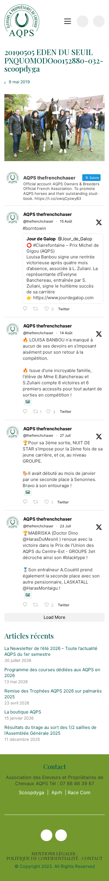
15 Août (66, 221)
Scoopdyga (31, 792)
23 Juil (65, 526)
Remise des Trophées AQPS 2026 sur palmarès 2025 (53, 693)
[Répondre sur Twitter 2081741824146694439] (26, 502)
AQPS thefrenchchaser (47, 214)
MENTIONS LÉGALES (53, 853)
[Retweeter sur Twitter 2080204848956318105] (37, 605)
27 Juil (65, 435)
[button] (67, 21)
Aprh (56, 792)
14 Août (66, 333)
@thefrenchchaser (38, 221)
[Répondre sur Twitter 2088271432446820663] (26, 411)
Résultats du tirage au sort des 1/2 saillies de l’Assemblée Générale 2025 (50, 730)
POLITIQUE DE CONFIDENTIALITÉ (42, 858)
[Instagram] (61, 835)
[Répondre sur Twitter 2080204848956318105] (26, 605)
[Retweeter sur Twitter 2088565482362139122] (37, 309)
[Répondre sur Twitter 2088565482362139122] (26, 309)
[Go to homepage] (21, 21)
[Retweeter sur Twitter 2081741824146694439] (37, 502)
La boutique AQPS (22, 712)
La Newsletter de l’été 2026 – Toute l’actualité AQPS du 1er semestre (50, 651)
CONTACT (92, 858)
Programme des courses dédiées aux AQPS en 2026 (52, 672)
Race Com (79, 792)
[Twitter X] (46, 835)
